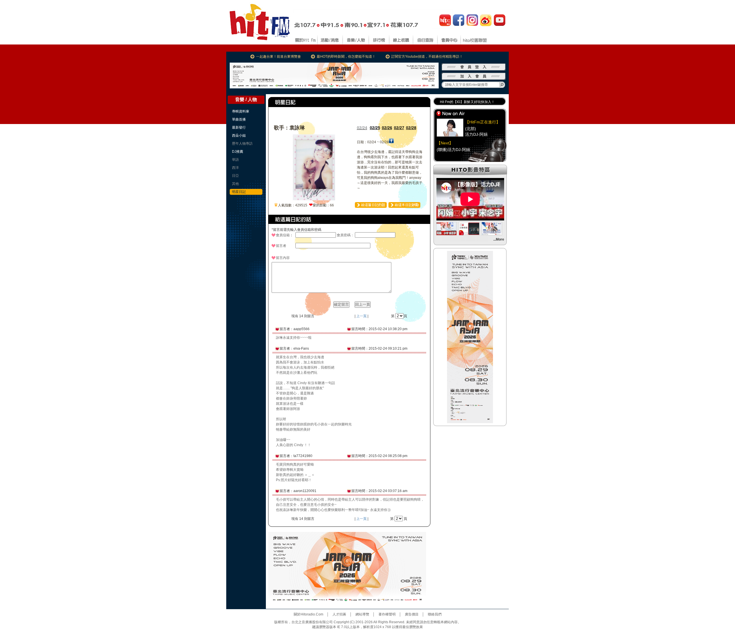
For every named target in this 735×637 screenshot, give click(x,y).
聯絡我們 (435, 614)
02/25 (375, 127)
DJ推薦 (237, 152)
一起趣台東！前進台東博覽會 (278, 57)
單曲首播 (239, 119)
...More (498, 239)
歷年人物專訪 (242, 144)
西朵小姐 (239, 135)
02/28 (411, 127)
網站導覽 (362, 614)
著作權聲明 (387, 614)
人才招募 (339, 614)
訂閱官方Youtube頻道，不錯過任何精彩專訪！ (427, 57)
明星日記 (239, 192)
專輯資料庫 (240, 111)
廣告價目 (412, 614)
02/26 (387, 127)
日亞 (235, 176)
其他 (235, 184)
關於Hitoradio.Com (308, 614)
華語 (235, 160)
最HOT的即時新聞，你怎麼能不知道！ (346, 57)
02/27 (399, 127)
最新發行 (239, 127)
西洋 (235, 168)
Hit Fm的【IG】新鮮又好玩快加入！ (467, 102)
